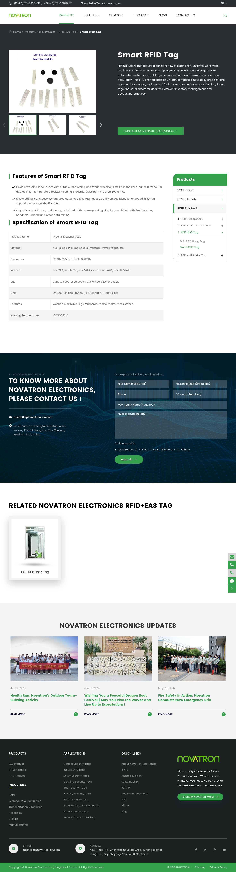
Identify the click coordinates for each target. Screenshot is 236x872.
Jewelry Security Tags (77, 794)
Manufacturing (18, 825)
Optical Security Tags (77, 764)
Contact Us (186, 15)
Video (125, 805)
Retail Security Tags (76, 800)
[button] (4, 125)
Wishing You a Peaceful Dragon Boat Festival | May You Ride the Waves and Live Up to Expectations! (117, 700)
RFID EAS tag (147, 80)
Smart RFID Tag (90, 32)
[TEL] (232, 565)
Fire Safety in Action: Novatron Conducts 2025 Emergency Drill (184, 698)
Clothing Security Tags (77, 782)
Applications (74, 753)
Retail (12, 795)
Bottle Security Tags (76, 776)
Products (66, 15)
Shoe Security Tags (75, 811)
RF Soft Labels (186, 199)
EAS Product (185, 190)
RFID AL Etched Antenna (196, 226)
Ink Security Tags (74, 770)
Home (17, 32)
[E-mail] (232, 557)
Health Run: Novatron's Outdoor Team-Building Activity (43, 698)
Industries (17, 785)
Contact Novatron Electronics (150, 131)
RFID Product (47, 32)
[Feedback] (232, 581)
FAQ (124, 800)
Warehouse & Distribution (25, 801)
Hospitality (15, 813)
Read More (43, 714)
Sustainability (130, 782)
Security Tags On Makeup (79, 817)
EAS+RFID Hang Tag (192, 241)
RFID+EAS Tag (67, 32)
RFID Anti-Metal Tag (193, 255)
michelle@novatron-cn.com (102, 3)
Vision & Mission (131, 776)
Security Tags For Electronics (81, 805)
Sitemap (200, 867)
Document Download (134, 794)
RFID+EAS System (192, 219)
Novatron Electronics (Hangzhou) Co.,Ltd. (51, 867)
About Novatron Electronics (138, 764)
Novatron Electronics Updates (118, 626)
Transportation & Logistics (25, 807)
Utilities (13, 819)
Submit (128, 459)
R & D (124, 770)
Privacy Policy (218, 867)
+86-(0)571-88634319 (26, 3)
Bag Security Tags (75, 788)
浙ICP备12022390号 (178, 867)
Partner (126, 788)
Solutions (91, 15)
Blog (124, 811)
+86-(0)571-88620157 (58, 3)
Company (116, 15)
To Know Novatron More (200, 797)
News (163, 15)
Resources (141, 15)
